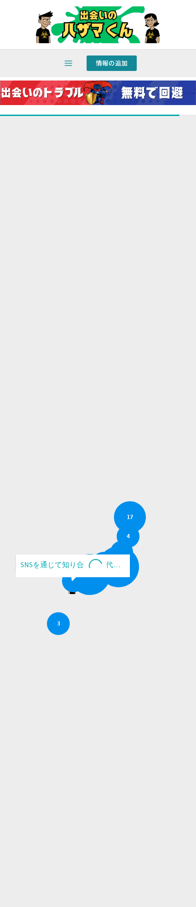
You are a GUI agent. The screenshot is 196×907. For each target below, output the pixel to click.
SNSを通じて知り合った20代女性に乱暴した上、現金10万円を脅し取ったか (75, 564)
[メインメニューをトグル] (68, 63)
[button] (112, 63)
